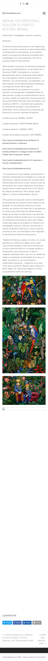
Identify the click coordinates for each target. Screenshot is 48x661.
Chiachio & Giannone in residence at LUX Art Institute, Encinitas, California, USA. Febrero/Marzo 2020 (17, 638)
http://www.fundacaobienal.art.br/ (16, 168)
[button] (44, 13)
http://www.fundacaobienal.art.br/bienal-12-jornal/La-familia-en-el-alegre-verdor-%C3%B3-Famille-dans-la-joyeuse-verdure (22, 152)
